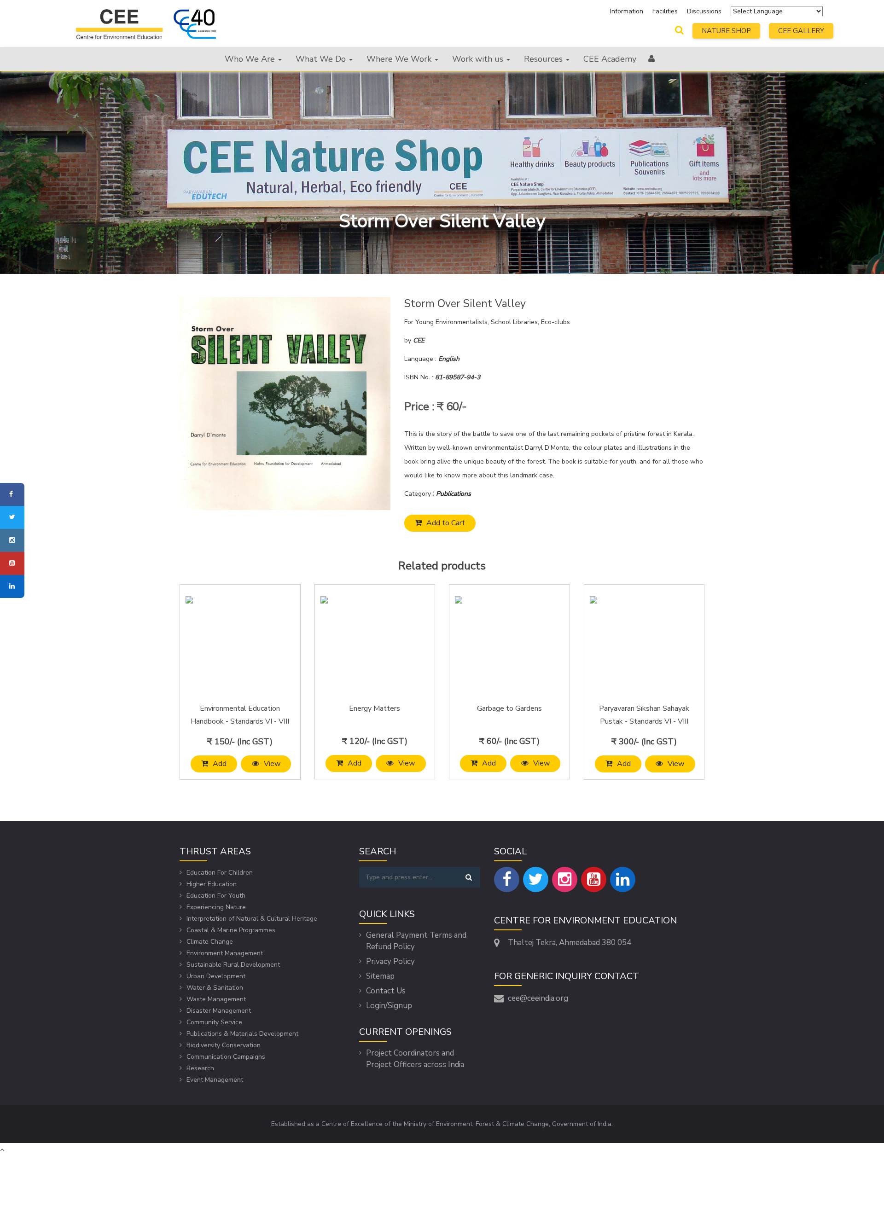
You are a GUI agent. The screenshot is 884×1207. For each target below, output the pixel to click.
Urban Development (215, 976)
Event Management (214, 1079)
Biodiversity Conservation (223, 1045)
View (272, 764)
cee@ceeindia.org (538, 998)
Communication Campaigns (225, 1056)
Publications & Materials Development (242, 1033)
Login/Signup (389, 1005)
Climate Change (209, 941)
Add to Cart (445, 523)
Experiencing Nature (216, 907)
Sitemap (380, 976)
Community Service (214, 1022)
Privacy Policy (390, 961)
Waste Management (216, 999)
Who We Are (251, 58)
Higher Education (211, 884)
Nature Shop (726, 30)
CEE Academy (609, 58)
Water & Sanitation (214, 987)
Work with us (479, 58)
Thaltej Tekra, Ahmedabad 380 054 (569, 942)
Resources (544, 58)
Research (200, 1068)
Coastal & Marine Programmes (230, 930)
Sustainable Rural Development (233, 964)
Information (626, 11)
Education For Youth (215, 895)
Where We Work (400, 58)
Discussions (704, 11)
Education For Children (219, 872)
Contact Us (386, 991)
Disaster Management (218, 1010)
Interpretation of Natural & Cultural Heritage (251, 918)
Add (220, 764)
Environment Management (224, 953)
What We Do (322, 58)
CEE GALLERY (801, 30)
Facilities (666, 11)
